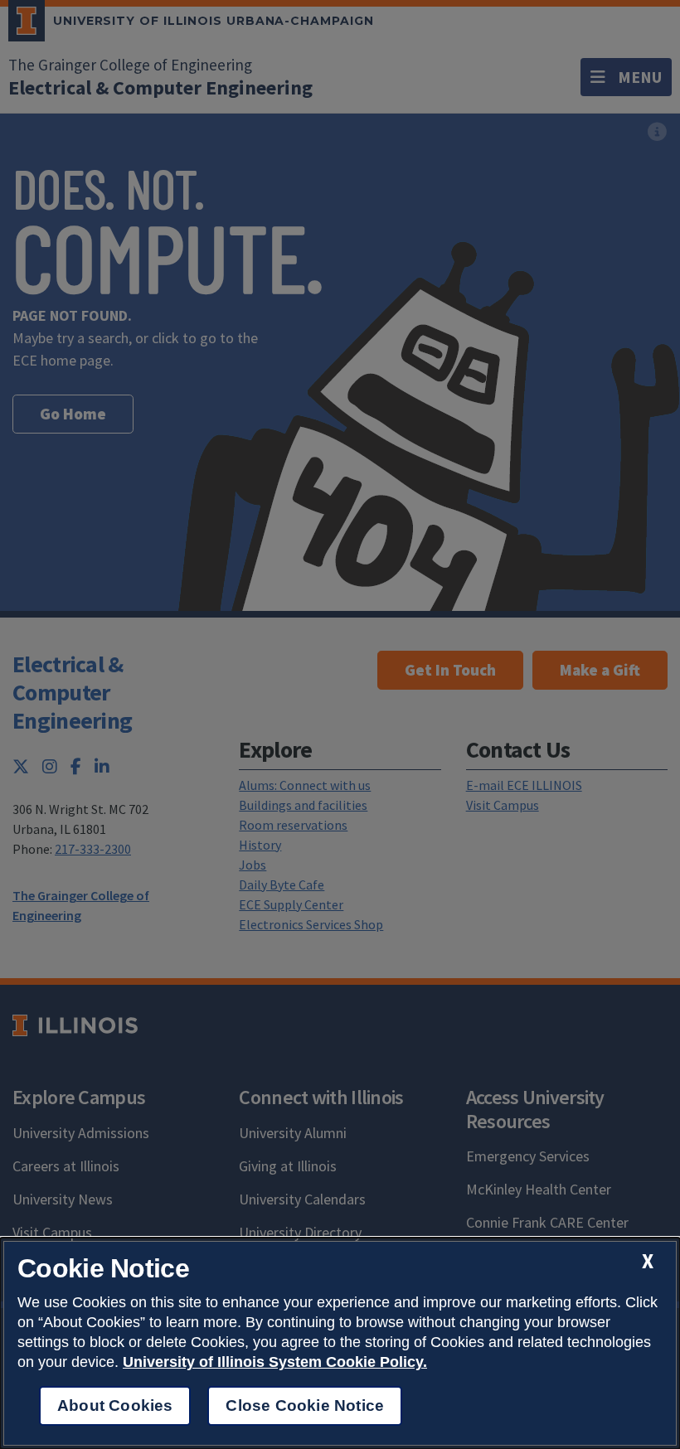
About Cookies (114, 1405)
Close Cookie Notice (305, 1405)
